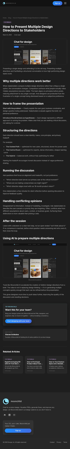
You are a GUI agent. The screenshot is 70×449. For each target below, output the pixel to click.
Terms (65, 442)
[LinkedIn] (9, 415)
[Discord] (5, 415)
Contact (52, 442)
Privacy (59, 442)
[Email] (14, 415)
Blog (9, 18)
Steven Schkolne (12, 334)
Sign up (57, 3)
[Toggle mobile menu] (65, 3)
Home (4, 18)
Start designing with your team (18, 321)
